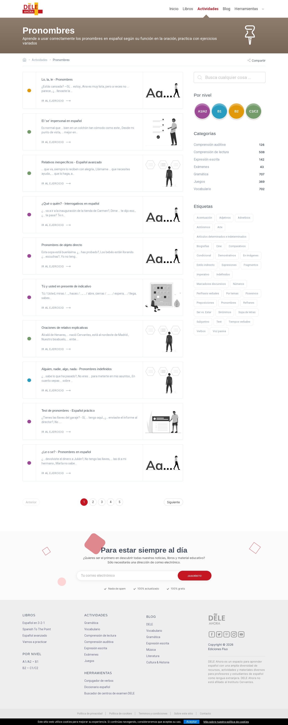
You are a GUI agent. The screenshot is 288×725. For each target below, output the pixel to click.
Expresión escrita (95, 648)
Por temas (232, 293)
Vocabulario (92, 629)
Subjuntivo (203, 321)
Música (151, 649)
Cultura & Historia (157, 662)
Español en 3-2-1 (34, 623)
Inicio (173, 9)
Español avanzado (35, 635)
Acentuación (204, 217)
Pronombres (228, 302)
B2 (236, 111)
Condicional (204, 255)
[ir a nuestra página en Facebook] (211, 634)
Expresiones (229, 264)
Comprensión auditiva (98, 642)
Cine (219, 246)
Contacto (205, 713)
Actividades (208, 9)
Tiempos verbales (239, 321)
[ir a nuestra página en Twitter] (219, 634)
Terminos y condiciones (153, 713)
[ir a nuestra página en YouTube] (241, 634)
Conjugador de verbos (98, 680)
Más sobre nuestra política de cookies (226, 721)
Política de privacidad (89, 713)
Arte (219, 227)
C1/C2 (253, 111)
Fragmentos (251, 264)
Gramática (91, 623)
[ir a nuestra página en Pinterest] (226, 634)
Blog (226, 9)
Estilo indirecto (206, 264)
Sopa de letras (247, 312)
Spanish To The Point (37, 629)
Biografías (203, 246)
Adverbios (244, 217)
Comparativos (237, 246)
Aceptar (191, 721)
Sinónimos (224, 312)
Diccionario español (97, 687)
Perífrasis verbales (208, 293)
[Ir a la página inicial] (26, 60)
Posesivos (252, 293)
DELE (149, 624)
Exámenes (91, 654)
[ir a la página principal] (32, 9)
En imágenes (250, 255)
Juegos (89, 661)
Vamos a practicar (35, 642)
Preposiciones (205, 302)
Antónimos (203, 227)
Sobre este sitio (183, 713)
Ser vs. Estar (204, 312)
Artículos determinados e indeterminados (221, 236)
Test (219, 321)
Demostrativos (227, 255)
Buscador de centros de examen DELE (109, 693)
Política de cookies (120, 713)
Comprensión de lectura (100, 635)
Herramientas (246, 9)
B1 (219, 111)
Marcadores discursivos (211, 283)
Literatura (152, 656)
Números (238, 283)
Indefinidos (223, 274)
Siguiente (173, 502)
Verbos (201, 331)
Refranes (248, 302)
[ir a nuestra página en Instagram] (234, 634)
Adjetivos (225, 217)
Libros (188, 9)
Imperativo (203, 274)
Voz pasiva (219, 331)
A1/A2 (202, 111)
